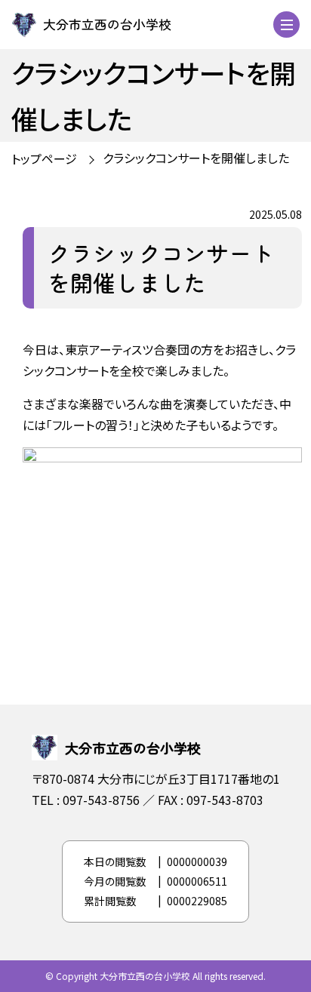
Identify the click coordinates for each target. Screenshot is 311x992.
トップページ (44, 158)
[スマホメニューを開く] (286, 24)
